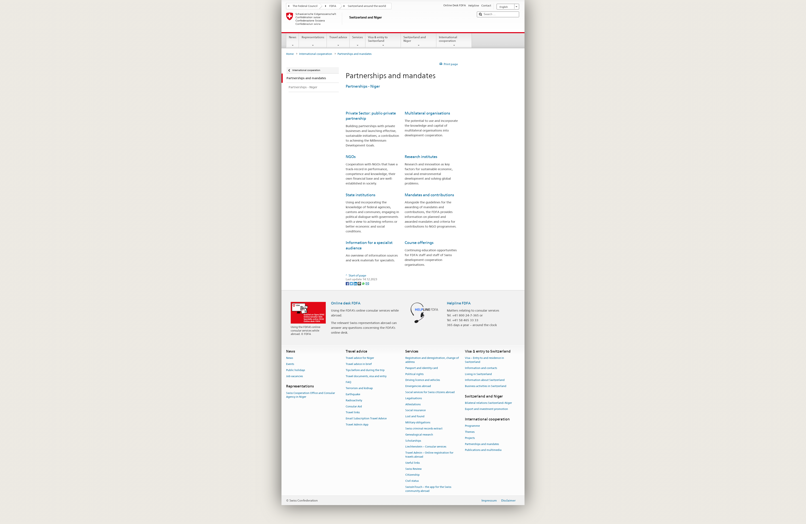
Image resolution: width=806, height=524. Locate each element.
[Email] (367, 283)
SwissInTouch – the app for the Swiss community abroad (428, 488)
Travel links (353, 412)
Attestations (413, 404)
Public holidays (295, 370)
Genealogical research (419, 434)
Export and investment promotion (486, 409)
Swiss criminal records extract (423, 428)
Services (357, 37)
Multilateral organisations (427, 113)
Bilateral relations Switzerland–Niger (488, 403)
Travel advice (338, 37)
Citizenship (412, 475)
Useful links (412, 462)
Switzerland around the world (367, 6)
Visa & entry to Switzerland (378, 39)
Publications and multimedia (483, 450)
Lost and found (414, 416)
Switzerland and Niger (414, 39)
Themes (470, 431)
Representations (313, 37)
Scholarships (413, 440)
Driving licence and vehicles (422, 380)
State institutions (360, 195)
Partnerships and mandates (482, 444)
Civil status (412, 480)
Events (290, 364)
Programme (472, 425)
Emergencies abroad (418, 386)
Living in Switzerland (478, 374)
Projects (470, 438)
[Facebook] (348, 283)
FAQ (348, 382)
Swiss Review (413, 468)
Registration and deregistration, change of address (432, 359)
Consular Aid (354, 406)
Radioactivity (354, 400)
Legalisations (413, 398)
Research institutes (421, 156)
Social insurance (415, 410)
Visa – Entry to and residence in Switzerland (484, 359)
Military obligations (417, 422)
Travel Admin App (357, 424)
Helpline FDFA (459, 303)
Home (290, 53)
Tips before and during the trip (365, 370)
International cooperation (448, 39)
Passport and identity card (421, 368)
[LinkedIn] (356, 283)
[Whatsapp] (364, 283)
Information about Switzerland (485, 380)
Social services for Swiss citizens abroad (430, 392)
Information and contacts (481, 368)
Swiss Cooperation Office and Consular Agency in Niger (310, 395)
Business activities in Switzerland (485, 386)
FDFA (332, 6)
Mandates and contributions (429, 195)
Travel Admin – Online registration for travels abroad (429, 454)
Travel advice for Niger (360, 357)
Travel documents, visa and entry (366, 376)
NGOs (351, 156)
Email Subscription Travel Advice (366, 418)
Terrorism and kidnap (359, 388)
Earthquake (353, 394)
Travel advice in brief (359, 364)
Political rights (414, 374)
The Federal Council (305, 6)
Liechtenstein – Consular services (425, 446)
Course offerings (419, 242)
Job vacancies (294, 376)
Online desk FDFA (345, 303)
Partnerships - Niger (363, 86)
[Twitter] (352, 283)
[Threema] (360, 283)
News (292, 37)
